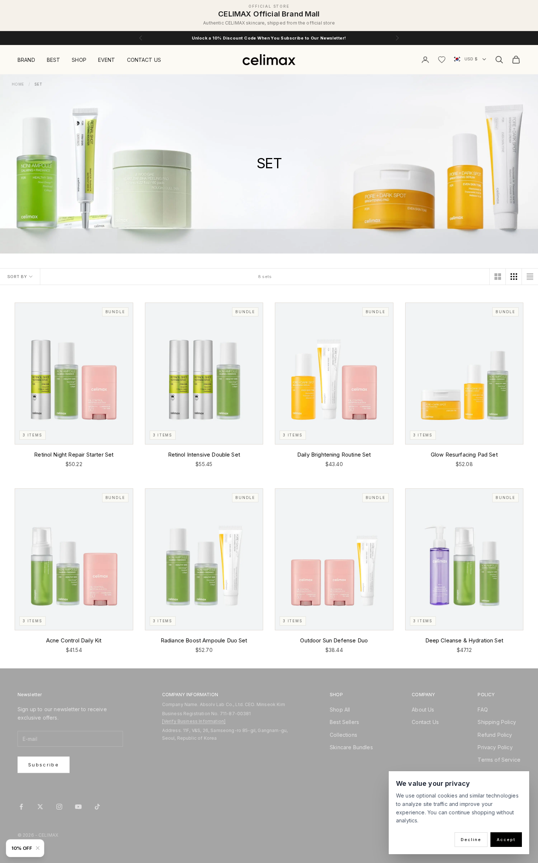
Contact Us (425, 722)
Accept (506, 839)
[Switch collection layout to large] (498, 277)
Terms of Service (499, 760)
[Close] (39, 848)
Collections (343, 735)
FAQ (482, 709)
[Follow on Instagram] (59, 806)
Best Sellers (344, 722)
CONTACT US (144, 60)
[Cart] (516, 59)
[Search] (499, 59)
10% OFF (21, 848)
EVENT (106, 60)
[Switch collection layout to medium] (514, 277)
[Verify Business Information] (194, 721)
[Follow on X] (40, 806)
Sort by (17, 276)
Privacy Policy (495, 747)
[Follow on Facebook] (21, 806)
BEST (53, 60)
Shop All (340, 709)
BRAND (26, 60)
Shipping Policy (497, 722)
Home (18, 84)
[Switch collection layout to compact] (530, 277)
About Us (423, 709)
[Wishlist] (442, 60)
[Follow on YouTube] (78, 806)
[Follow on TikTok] (97, 806)
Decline (471, 839)
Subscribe (43, 765)
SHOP (79, 60)
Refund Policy (495, 735)
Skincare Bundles (351, 747)
